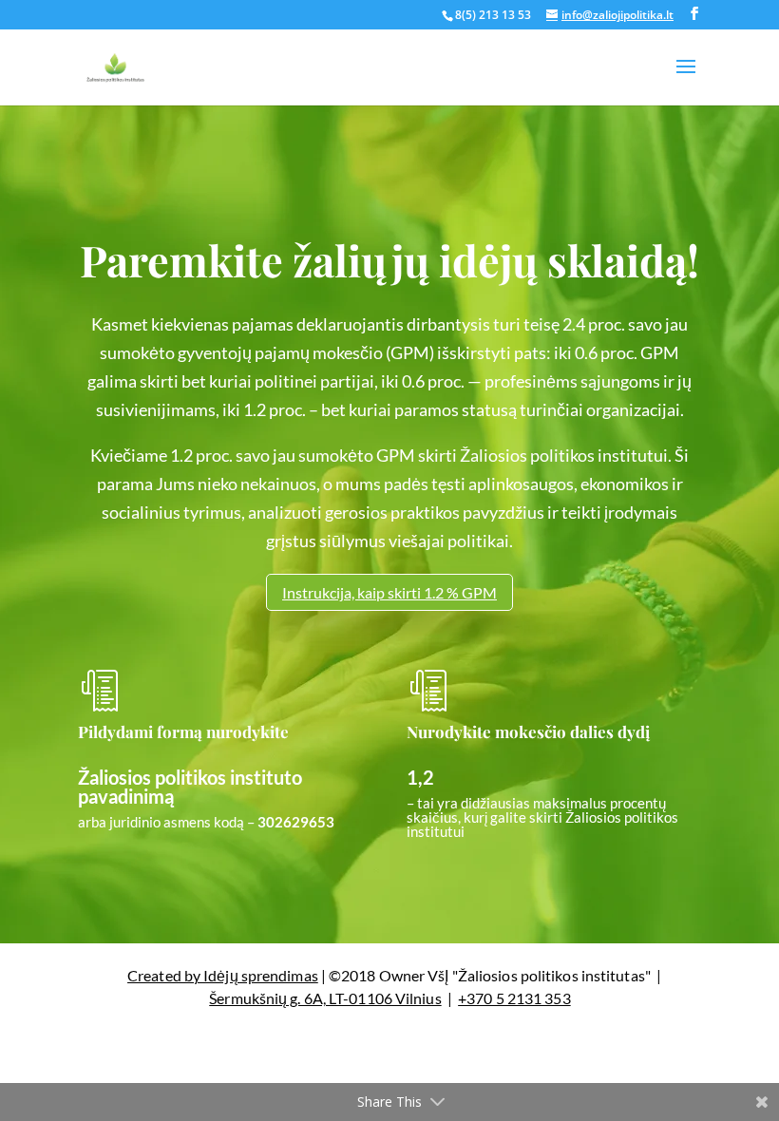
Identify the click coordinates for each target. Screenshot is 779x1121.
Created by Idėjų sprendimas (222, 975)
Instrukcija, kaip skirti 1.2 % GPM (389, 592)
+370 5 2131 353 (514, 998)
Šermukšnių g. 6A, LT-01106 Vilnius (325, 998)
